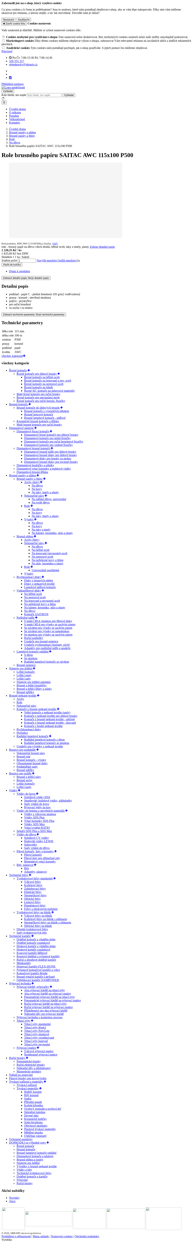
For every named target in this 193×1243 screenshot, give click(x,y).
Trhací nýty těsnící (35, 1027)
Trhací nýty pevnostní (37, 1044)
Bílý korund (31, 1095)
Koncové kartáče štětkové (32, 953)
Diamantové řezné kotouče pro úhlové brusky (51, 434)
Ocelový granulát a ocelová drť (42, 1108)
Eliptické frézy (32, 892)
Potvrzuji (7, 51)
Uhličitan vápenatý (35, 1135)
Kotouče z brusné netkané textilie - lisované (50, 722)
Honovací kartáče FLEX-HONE (36, 966)
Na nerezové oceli (42, 556)
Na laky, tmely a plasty (45, 492)
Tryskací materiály (28, 1088)
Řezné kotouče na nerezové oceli (43, 384)
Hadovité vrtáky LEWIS (38, 841)
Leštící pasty (24, 675)
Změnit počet (9, 260)
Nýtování (22, 1179)
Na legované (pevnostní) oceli (49, 553)
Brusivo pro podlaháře (22, 749)
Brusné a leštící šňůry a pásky (34, 688)
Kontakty (14, 122)
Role (27, 505)
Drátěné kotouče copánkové (33, 942)
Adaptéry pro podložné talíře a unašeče (47, 648)
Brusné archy (24, 780)
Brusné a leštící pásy (29, 776)
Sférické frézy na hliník (38, 925)
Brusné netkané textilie (23, 695)
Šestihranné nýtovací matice (40, 1054)
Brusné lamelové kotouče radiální (36, 1152)
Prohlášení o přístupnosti (16, 1236)
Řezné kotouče (18, 370)
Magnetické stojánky (29, 1071)
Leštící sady (24, 678)
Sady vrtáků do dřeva (37, 848)
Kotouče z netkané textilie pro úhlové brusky (50, 715)
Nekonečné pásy (34, 495)
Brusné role (23, 756)
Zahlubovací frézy (35, 888)
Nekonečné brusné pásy (31, 753)
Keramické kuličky (35, 1119)
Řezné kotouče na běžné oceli (42, 377)
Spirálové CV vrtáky (36, 837)
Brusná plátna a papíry (30, 1159)
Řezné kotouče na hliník (38, 387)
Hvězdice (22, 732)
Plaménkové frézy (35, 905)
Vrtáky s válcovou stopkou (40, 814)
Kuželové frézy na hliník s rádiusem (45, 919)
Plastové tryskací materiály (40, 1129)
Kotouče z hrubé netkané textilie (43, 726)
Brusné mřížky (25, 692)
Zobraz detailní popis (102, 246)
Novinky (14, 1197)
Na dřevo (37, 485)
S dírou (28, 654)
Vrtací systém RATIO (37, 827)
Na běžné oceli (40, 550)
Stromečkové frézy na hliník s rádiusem (47, 922)
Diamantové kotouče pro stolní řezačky (47, 438)
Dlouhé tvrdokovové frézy (32, 929)
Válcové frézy (32, 881)
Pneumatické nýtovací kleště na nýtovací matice (52, 1000)
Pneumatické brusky (29, 1061)
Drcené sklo (31, 1115)
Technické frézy (19, 875)
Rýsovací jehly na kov (37, 807)
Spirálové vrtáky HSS (37, 797)
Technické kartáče (20, 936)
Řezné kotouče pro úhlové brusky (37, 373)
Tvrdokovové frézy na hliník (34, 912)
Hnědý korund (32, 1091)
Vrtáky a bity (24, 1169)
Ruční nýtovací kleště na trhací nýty (45, 1003)
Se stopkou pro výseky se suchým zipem (48, 634)
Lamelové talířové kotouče (40, 587)
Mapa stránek (41, 1236)
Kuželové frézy (33, 885)
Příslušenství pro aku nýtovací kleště (45, 1010)
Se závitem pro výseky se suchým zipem (48, 627)
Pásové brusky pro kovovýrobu (27, 1078)
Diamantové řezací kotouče (33, 431)
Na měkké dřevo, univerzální (49, 499)
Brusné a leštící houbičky (32, 685)
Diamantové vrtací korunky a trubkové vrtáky (44, 468)
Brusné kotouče (18, 404)
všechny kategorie (12, 356)
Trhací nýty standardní (37, 1024)
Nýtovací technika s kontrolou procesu (39, 1017)
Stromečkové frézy (35, 895)
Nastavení (8, 19)
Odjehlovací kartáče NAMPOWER (38, 980)
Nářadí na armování (21, 1074)
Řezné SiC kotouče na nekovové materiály (49, 390)
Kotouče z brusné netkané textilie (37, 709)
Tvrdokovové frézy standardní (35, 878)
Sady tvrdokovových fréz (32, 932)
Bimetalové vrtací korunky (40, 861)
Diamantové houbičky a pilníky (35, 465)
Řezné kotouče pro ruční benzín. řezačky (41, 400)
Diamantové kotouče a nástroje (35, 1156)
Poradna (14, 115)
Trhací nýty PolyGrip (36, 1030)
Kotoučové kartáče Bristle (32, 973)
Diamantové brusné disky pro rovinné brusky (51, 461)
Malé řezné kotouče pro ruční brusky (38, 394)
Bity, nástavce (25, 864)
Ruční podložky (33, 638)
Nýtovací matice (27, 1047)
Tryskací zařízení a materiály (26, 1081)
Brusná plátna (25, 536)
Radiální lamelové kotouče (33, 736)
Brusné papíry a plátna (23, 475)
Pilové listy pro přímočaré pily (42, 858)
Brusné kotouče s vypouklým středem (46, 411)
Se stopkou (30, 658)
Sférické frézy (32, 898)
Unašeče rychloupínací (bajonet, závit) (47, 644)
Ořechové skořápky (35, 1125)
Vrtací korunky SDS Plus (39, 820)
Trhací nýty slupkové (36, 1034)
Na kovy (37, 489)
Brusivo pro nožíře (20, 773)
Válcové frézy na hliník (38, 915)
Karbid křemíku (33, 1105)
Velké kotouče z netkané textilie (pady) (47, 712)
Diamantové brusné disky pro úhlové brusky (50, 455)
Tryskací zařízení (27, 1085)
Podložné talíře (26, 617)
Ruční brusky (17, 1058)
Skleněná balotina (34, 1112)
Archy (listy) (32, 482)
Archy (20, 699)
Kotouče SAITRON (36, 614)
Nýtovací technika (20, 983)
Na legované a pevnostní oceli (42, 600)
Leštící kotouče (26, 671)
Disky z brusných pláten (38, 580)
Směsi (27, 1098)
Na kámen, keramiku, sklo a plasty (52, 533)
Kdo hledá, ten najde (14, 95)
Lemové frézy (32, 902)
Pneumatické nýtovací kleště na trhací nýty (49, 997)
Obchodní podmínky (87, 1236)
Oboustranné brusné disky (32, 763)
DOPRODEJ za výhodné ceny (28, 1142)
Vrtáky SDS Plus (34, 817)
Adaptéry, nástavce (35, 871)
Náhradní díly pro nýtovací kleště (44, 1014)
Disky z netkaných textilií (39, 583)
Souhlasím (24, 19)
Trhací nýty (24, 1020)
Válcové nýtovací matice (39, 1051)
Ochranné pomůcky (21, 1139)
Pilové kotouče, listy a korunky (35, 851)
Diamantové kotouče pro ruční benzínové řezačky (53, 441)
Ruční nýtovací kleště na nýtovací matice (48, 1007)
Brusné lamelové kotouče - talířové (45, 417)
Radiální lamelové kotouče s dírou (44, 739)
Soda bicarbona (33, 1122)
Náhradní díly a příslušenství (34, 1068)
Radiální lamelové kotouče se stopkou (46, 743)
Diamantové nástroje (21, 428)
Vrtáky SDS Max (34, 824)
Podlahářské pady (27, 766)
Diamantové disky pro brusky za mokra (47, 458)
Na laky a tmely (41, 529)
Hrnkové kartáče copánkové (33, 949)
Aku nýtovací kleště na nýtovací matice (47, 993)
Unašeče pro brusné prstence (41, 641)
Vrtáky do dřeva (27, 834)
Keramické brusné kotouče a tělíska (38, 421)
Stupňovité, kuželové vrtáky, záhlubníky (48, 800)
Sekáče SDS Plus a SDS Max (34, 831)
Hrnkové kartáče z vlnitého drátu (36, 946)
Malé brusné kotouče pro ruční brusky (39, 424)
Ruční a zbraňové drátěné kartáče (36, 959)
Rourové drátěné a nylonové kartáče (38, 956)
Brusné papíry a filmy (30, 478)
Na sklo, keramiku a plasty (47, 563)
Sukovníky (30, 844)
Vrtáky (13, 790)
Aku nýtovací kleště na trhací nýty (44, 990)
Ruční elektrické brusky (31, 1064)
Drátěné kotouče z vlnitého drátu (36, 939)
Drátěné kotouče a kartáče (32, 1176)
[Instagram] (10, 77)
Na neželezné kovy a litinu (47, 560)
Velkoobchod (17, 119)
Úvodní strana (17, 109)
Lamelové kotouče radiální (33, 651)
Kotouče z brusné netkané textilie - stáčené (49, 719)
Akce (12, 1201)
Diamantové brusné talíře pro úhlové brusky (50, 451)
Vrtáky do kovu (26, 793)
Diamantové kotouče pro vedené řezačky (48, 445)
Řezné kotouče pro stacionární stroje (38, 397)
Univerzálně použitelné (45, 570)
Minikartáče (24, 963)
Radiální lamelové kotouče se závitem (46, 661)
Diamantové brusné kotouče (34, 448)
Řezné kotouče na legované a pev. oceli (47, 380)
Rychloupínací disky (29, 577)
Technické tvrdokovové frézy (34, 1173)
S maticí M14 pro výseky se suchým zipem (49, 624)
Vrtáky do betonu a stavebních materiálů (41, 810)
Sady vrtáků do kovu (36, 804)
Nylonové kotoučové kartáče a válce (38, 969)
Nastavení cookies (62, 1236)
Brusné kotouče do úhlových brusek (38, 407)
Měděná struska (33, 1132)
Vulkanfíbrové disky (29, 590)
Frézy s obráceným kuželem (40, 909)
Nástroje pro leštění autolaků (34, 682)
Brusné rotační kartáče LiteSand (36, 976)
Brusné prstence (26, 665)
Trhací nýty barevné (36, 1041)
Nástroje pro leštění (21, 668)
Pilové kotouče (33, 854)
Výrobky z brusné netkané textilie (37, 1166)
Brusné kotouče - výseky (31, 759)
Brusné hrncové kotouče (38, 414)
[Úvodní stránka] (13, 87)
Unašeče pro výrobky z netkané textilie (40, 746)
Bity (26, 868)
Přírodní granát (33, 1102)
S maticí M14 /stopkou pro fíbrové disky (48, 621)
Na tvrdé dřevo (41, 502)
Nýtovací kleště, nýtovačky (33, 986)
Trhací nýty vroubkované (39, 1037)
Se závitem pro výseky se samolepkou (46, 631)
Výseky (29, 519)
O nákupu (15, 112)
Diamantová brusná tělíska (32, 472)
